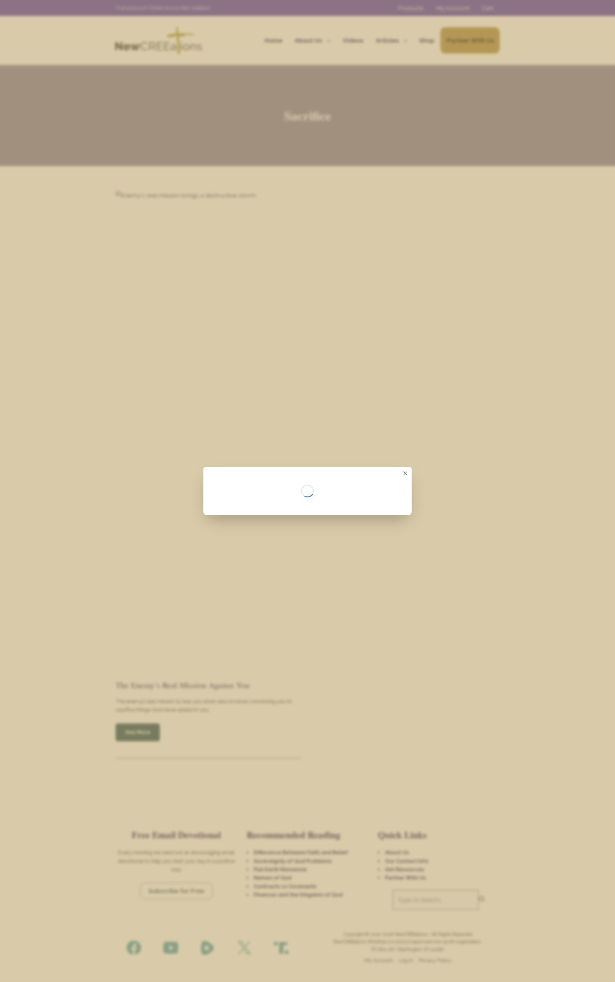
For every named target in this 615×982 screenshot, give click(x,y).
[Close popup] (405, 473)
